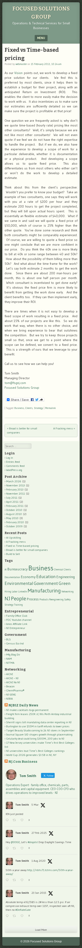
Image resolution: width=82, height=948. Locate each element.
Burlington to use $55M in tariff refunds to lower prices (37, 726)
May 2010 (12, 518)
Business (19, 408)
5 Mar (34, 804)
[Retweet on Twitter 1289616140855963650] (15, 880)
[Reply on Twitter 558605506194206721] (8, 915)
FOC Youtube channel (18, 619)
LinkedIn (22, 591)
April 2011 (12, 501)
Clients (29, 408)
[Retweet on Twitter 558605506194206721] (15, 915)
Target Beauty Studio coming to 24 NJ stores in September (40, 730)
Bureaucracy (17, 569)
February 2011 (14, 505)
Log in (9, 457)
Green (64, 583)
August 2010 (14, 514)
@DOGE (15, 842)
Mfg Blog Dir (13, 654)
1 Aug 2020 (38, 860)
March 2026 (13, 481)
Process (33, 599)
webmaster (21, 64)
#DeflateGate (23, 909)
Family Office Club (16, 615)
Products (44, 599)
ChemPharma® (15, 690)
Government (46, 583)
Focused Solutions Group (22, 388)
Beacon (10, 686)
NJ (7, 598)
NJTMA (10, 662)
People (18, 598)
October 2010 (14, 510)
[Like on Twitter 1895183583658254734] (23, 848)
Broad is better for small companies (27, 550)
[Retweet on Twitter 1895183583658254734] (15, 848)
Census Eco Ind (15, 643)
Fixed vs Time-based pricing (22, 545)
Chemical (58, 569)
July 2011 (11, 497)
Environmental (19, 583)
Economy (28, 576)
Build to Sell (13, 554)
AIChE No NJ (13, 682)
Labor (15, 591)
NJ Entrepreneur (15, 628)
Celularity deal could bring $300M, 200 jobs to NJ (35, 738)
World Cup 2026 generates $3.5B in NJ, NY (31, 755)
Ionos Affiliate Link (16, 624)
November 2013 (15, 485)
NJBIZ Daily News (23, 705)
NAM (9, 658)
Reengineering (56, 599)
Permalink (50, 408)
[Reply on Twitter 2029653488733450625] (8, 820)
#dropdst (33, 842)
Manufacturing (44, 590)
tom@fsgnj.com (15, 383)
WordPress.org (14, 470)
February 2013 (14, 489)
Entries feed (13, 461)
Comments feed (15, 466)
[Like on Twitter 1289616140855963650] (23, 880)
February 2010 (15, 522)
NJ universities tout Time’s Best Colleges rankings (35, 750)
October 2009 (14, 526)
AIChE (9, 674)
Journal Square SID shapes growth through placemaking (39, 734)
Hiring (8, 591)
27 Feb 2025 (39, 832)
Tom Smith (22, 804)
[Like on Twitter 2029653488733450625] (23, 820)
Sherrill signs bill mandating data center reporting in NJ (39, 722)
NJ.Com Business (22, 762)
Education (46, 576)
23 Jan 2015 (38, 892)
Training (18, 604)
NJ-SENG (11, 694)
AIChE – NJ (12, 678)
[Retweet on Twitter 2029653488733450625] (15, 820)
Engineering (65, 576)
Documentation (12, 577)
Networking (68, 591)
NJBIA (9, 698)
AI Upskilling (13, 537)
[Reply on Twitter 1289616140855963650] (8, 880)
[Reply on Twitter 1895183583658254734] (8, 848)
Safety (67, 599)
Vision (18, 73)
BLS (8, 639)
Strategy (38, 408)
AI (6, 569)
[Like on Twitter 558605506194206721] (23, 915)
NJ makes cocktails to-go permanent (27, 710)
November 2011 (15, 493)
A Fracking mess (64, 428)
